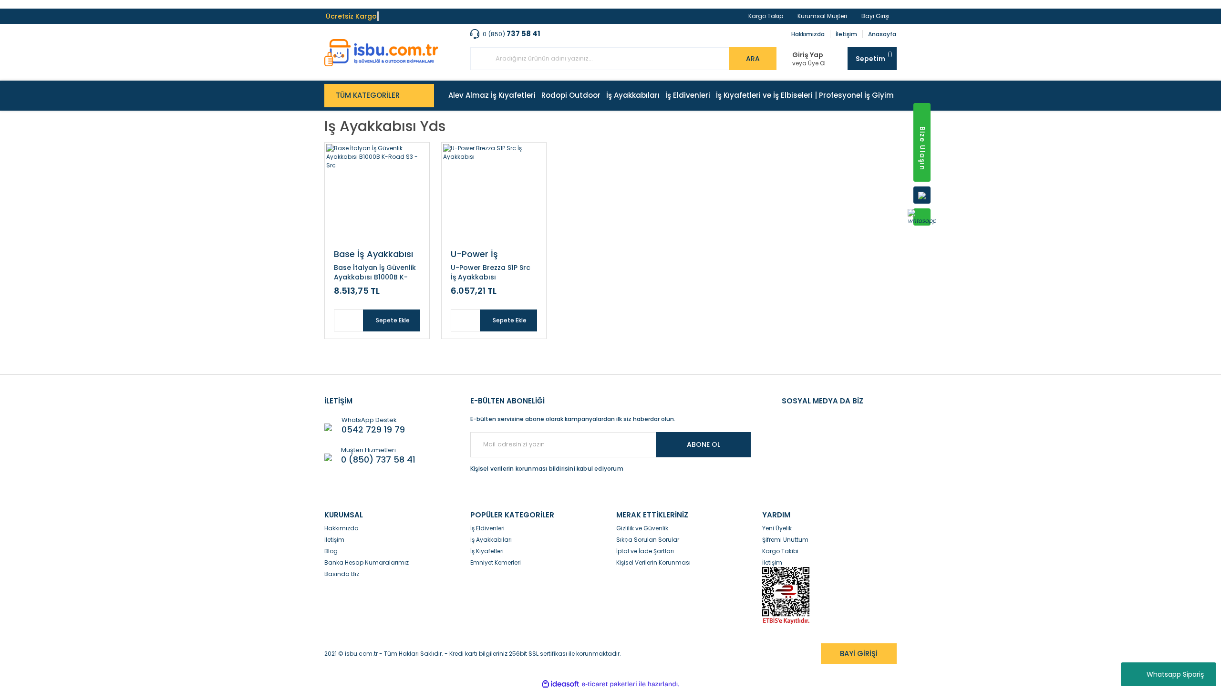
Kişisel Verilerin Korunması (653, 562)
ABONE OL (703, 444)
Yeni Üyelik (777, 528)
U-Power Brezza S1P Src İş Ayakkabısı (490, 272)
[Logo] (381, 52)
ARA (753, 58)
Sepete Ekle (393, 320)
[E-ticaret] (609, 684)
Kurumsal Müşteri (822, 16)
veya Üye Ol (809, 63)
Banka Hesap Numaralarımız (366, 562)
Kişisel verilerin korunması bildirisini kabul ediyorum (546, 468)
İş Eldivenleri (487, 528)
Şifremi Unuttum (785, 540)
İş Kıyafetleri (487, 551)
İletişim (846, 34)
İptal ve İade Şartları (645, 551)
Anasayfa (882, 34)
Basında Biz (341, 574)
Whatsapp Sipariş (1175, 674)
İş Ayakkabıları (491, 540)
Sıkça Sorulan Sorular (647, 540)
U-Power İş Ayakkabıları (477, 254)
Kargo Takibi (780, 551)
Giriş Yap (807, 55)
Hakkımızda (808, 34)
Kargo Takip (765, 16)
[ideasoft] (560, 684)
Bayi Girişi (875, 16)
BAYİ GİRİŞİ (859, 654)
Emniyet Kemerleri (495, 562)
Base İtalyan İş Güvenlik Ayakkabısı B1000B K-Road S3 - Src (375, 272)
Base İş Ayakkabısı (373, 254)
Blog (331, 551)
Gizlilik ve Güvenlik (642, 528)
